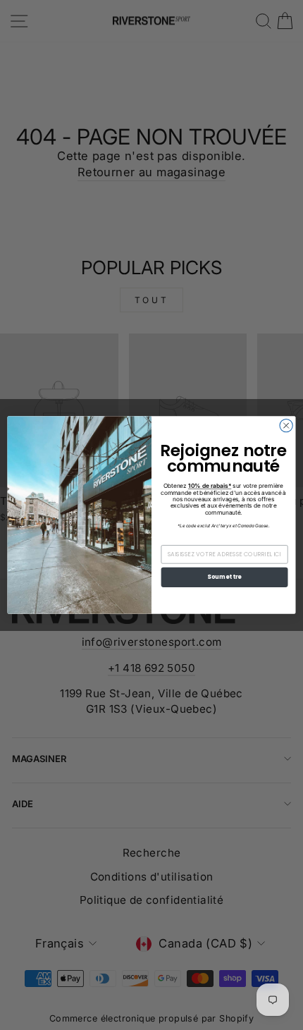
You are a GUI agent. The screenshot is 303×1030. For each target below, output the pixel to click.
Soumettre (224, 577)
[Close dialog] (286, 425)
